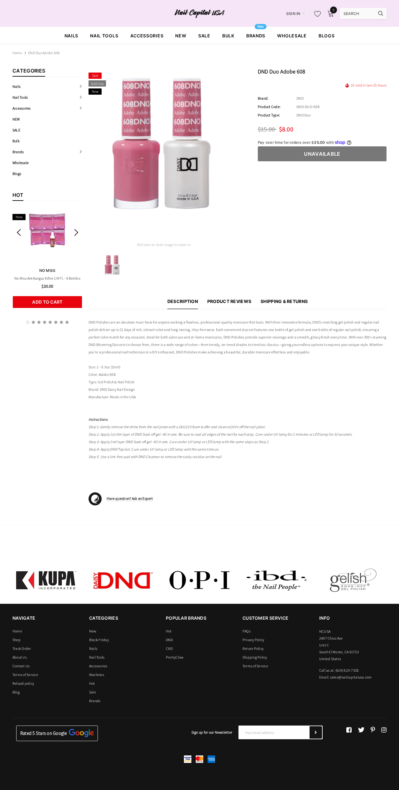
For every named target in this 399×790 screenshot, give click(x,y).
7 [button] (61, 322)
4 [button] (44, 322)
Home (17, 52)
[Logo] (199, 13)
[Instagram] (384, 730)
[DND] (122, 580)
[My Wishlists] (315, 13)
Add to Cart (47, 302)
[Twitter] (361, 730)
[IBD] (276, 580)
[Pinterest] (373, 730)
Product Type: (269, 115)
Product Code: (269, 106)
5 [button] (50, 322)
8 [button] (67, 322)
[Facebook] (349, 730)
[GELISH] (353, 580)
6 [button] (55, 322)
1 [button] (27, 322)
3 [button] (39, 322)
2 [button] (33, 322)
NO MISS (47, 270)
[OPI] (199, 580)
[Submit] (316, 732)
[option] (47, 259)
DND (300, 98)
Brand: (263, 98)
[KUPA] (46, 580)
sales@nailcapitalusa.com (351, 677)
